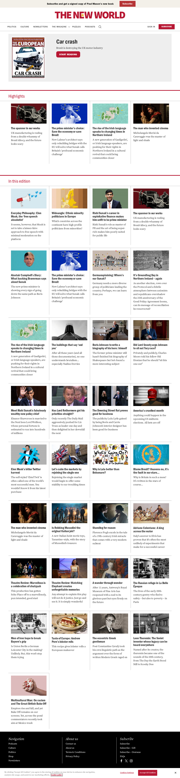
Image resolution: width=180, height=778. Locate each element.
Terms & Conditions (75, 752)
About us (70, 748)
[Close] (175, 773)
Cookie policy (56, 775)
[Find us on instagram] (131, 761)
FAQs (122, 756)
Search (100, 26)
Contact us (71, 743)
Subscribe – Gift (127, 748)
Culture (25, 27)
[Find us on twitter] (126, 761)
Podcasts (90, 27)
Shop (10, 756)
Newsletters (40, 27)
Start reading (68, 54)
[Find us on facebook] (121, 761)
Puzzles (76, 27)
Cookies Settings (127, 773)
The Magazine (59, 27)
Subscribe (127, 3)
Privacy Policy (72, 756)
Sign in (151, 27)
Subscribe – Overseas (130, 752)
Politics (11, 27)
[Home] (90, 15)
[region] (90, 773)
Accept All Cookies (148, 773)
